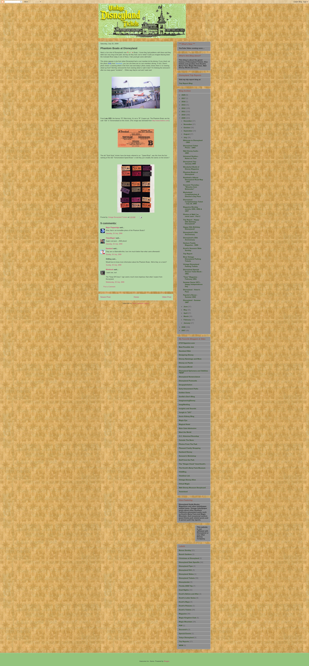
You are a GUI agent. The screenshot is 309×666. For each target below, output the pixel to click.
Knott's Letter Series (187, 598)
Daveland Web (185, 351)
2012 (184, 108)
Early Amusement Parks (188, 389)
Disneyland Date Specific (189, 562)
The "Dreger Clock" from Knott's (192, 464)
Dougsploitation (185, 385)
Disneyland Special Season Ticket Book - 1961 (193, 272)
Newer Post (105, 297)
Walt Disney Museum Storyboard (192, 488)
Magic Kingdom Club (187, 618)
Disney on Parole (186, 363)
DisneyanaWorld (185, 367)
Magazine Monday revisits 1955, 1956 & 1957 (192, 209)
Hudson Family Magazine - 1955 (190, 244)
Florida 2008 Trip (186, 586)
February (187, 320)
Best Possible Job (186, 347)
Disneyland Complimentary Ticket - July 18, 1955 (193, 202)
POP (180, 626)
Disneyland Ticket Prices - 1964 (190, 147)
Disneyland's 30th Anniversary (190, 233)
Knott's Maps (184, 602)
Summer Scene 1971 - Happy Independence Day (193, 284)
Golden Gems (184, 393)
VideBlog (182, 472)
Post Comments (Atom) (140, 303)
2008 (184, 327)
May (185, 310)
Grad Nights (184, 590)
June (186, 307)
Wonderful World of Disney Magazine (191, 168)
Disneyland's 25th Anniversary (190, 239)
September (188, 131)
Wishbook (109, 269)
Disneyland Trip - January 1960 (190, 163)
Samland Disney (185, 452)
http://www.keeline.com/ (160, 121)
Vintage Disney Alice (187, 480)
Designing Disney (186, 355)
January (187, 323)
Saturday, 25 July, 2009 (114, 233)
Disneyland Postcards (188, 381)
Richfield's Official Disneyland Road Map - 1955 (193, 180)
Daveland (109, 248)
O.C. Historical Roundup (189, 436)
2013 (184, 105)
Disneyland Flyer (186, 566)
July (186, 137)
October (187, 128)
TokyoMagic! (110, 238)
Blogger (166, 661)
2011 (184, 111)
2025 (184, 95)
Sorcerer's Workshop (187, 456)
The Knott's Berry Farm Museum (192, 468)
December (188, 121)
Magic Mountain (185, 622)
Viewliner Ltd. (184, 476)
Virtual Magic (184, 484)
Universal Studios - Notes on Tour (191, 157)
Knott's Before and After (189, 594)
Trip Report (187, 254)
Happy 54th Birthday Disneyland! (191, 228)
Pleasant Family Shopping (189, 448)
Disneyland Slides (186, 574)
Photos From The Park (188, 444)
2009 (184, 118)
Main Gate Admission (187, 428)
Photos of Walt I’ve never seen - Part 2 (191, 215)
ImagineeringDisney (187, 400)
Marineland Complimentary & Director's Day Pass (192, 194)
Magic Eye (183, 420)
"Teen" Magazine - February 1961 (190, 278)
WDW (181, 645)
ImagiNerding (184, 404)
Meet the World (185, 432)
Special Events (185, 633)
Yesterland (183, 492)
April (186, 313)
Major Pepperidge (112, 227)
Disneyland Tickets (187, 578)
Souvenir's (183, 629)
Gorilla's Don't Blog (187, 396)
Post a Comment (109, 287)
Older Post (166, 297)
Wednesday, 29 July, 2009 (115, 282)
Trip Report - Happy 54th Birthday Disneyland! (191, 222)
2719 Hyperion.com (187, 343)
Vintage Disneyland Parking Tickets (191, 265)
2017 (184, 98)
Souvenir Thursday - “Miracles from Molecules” (191, 187)
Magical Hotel (184, 424)
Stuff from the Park (186, 460)
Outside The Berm (186, 440)
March (186, 316)
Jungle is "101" (185, 412)
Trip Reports (184, 641)
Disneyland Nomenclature (189, 377)
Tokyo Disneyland (186, 637)
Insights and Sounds (187, 408)
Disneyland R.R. (185, 570)
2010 (184, 115)
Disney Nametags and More (190, 359)
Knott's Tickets (185, 610)
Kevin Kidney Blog (186, 416)
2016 (184, 102)
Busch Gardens (185, 554)
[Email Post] (140, 217)
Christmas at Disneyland (189, 558)
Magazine (183, 614)
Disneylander (184, 582)
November (188, 124)
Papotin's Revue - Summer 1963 (190, 296)
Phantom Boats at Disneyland (190, 173)
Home (136, 297)
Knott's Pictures (185, 606)
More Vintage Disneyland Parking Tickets (192, 259)
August (187, 134)
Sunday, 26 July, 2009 (113, 254)
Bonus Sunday (185, 550)
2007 (184, 330)
